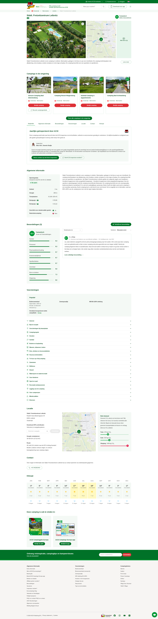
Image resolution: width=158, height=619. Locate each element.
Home (28, 11)
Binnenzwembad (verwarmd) (82, 571)
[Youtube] (124, 616)
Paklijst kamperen (31, 596)
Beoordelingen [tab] (59, 123)
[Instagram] (120, 616)
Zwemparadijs (79, 573)
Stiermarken (45, 11)
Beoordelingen (30, 583)
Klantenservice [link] (111, 1)
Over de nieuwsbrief (32, 556)
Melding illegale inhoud (33, 605)
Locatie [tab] (83, 123)
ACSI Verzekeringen (32, 600)
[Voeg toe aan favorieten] (82, 23)
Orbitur (122, 578)
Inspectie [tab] (31, 123)
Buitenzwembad (79, 568)
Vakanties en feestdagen (33, 593)
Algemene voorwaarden (33, 603)
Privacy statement (47, 615)
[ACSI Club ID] (28, 18)
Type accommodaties (80, 586)
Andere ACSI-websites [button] (94, 1)
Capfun (122, 571)
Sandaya (122, 581)
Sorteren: (113, 230)
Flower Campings (125, 576)
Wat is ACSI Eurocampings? (34, 571)
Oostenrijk (36, 11)
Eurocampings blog (32, 591)
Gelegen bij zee (79, 581)
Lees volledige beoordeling (73, 255)
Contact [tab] (92, 123)
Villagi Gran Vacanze (125, 583)
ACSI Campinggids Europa (39, 540)
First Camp (123, 573)
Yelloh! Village (124, 586)
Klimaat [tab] (101, 123)
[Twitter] (129, 616)
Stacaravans (78, 583)
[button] (130, 6)
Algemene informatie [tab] (44, 123)
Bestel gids (29, 573)
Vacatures (29, 586)
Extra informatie (31, 568)
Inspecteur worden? (32, 588)
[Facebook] (115, 616)
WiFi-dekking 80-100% (81, 576)
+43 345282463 (35, 467)
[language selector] (129, 2)
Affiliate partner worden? (33, 581)
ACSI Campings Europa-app (65, 540)
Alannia (122, 568)
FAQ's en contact (31, 598)
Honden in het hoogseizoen (82, 578)
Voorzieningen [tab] (72, 123)
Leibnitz (54, 11)
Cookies (55, 615)
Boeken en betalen (32, 578)
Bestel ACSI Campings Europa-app (36, 576)
